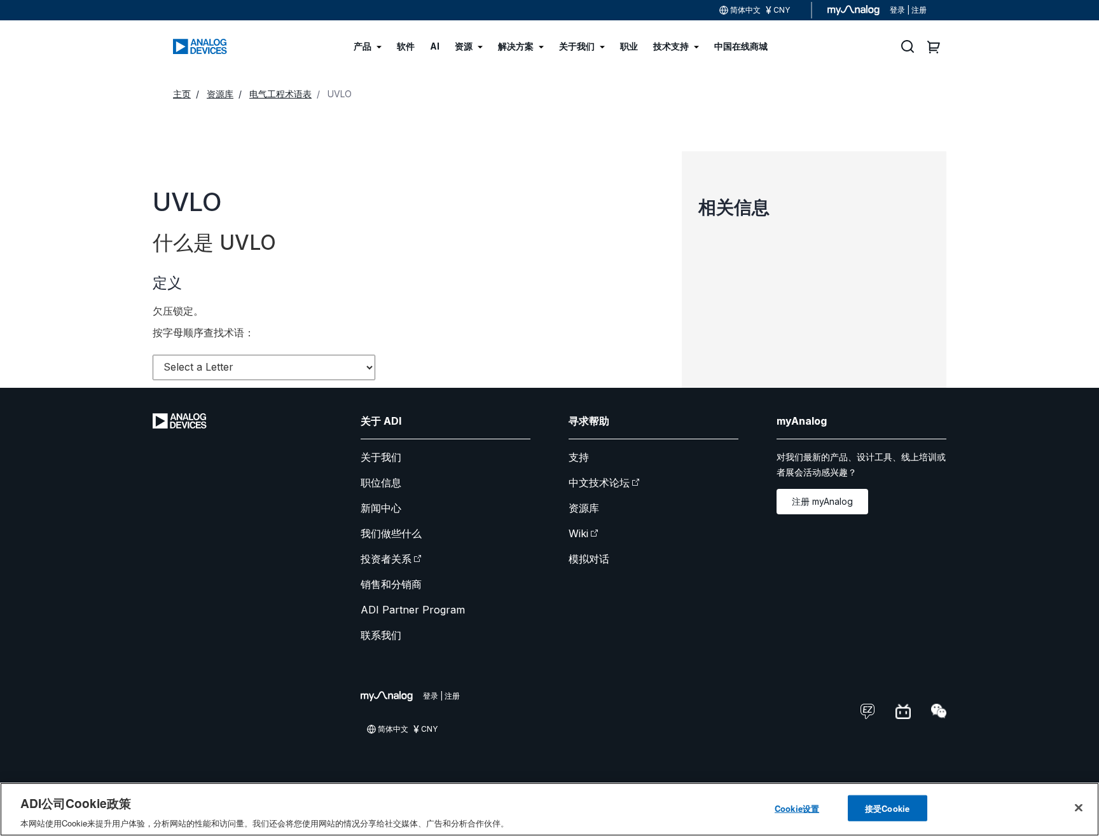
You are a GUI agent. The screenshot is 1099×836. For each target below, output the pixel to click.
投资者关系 (386, 558)
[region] (549, 809)
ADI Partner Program (413, 609)
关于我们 (381, 457)
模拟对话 (589, 558)
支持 (579, 457)
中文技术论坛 (599, 482)
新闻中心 (381, 508)
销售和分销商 (391, 584)
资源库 (584, 508)
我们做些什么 (391, 533)
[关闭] (1079, 807)
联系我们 (381, 635)
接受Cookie (887, 808)
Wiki (578, 533)
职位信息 (381, 482)
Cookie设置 (797, 808)
